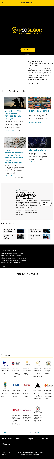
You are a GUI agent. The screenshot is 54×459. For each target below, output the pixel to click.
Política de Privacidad (24, 452)
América (40, 122)
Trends (19, 236)
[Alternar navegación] (49, 2)
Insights (20, 231)
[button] (52, 2)
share (24, 130)
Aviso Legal (34, 452)
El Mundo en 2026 (37, 150)
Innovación (40, 432)
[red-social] (50, 452)
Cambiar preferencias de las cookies (30, 454)
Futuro (12, 130)
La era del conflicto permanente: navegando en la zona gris (14, 114)
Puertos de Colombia (39, 110)
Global (7, 130)
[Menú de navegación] (3, 2)
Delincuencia (33, 122)
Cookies (40, 452)
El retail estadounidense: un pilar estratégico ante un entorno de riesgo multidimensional (14, 156)
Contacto (44, 439)
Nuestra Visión (7, 439)
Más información (13, 37)
